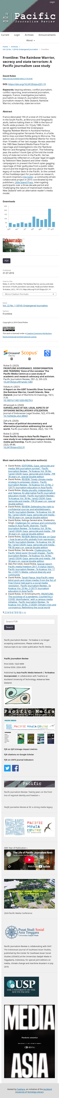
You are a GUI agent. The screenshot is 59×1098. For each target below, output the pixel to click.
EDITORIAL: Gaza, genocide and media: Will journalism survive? (31, 467)
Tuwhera (21, 1089)
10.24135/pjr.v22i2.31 (14, 447)
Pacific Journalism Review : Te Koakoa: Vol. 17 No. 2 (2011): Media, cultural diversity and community (31, 572)
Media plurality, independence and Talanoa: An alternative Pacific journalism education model (31, 493)
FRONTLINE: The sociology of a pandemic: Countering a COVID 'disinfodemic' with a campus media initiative (31, 598)
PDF (7, 260)
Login (52, 2)
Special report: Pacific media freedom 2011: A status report (31, 565)
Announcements (47, 34)
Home (5, 46)
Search (9, 627)
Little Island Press (24, 182)
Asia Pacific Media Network (30, 672)
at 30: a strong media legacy (28, 807)
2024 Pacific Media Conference (18, 913)
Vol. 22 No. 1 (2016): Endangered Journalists (20, 49)
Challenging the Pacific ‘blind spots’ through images (29, 551)
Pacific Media (45, 646)
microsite (28, 176)
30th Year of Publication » (15, 848)
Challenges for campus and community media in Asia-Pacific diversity (32, 524)
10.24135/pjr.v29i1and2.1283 (18, 381)
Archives (29, 34)
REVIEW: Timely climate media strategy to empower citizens (30, 481)
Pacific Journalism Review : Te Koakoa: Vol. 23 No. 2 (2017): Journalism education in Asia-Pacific (30, 485)
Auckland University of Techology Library (33, 1090)
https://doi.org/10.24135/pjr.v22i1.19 (27, 84)
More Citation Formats (17, 294)
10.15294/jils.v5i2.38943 (15, 415)
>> (25, 612)
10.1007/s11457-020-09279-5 (18, 400)
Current (5, 34)
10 (20, 612)
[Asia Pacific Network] (18, 704)
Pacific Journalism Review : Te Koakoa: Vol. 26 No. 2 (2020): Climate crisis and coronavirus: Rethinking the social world (32, 605)
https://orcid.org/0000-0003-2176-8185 (18, 79)
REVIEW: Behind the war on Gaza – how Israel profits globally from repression (32, 538)
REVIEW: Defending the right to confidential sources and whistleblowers (31, 508)
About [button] (29, 40)
